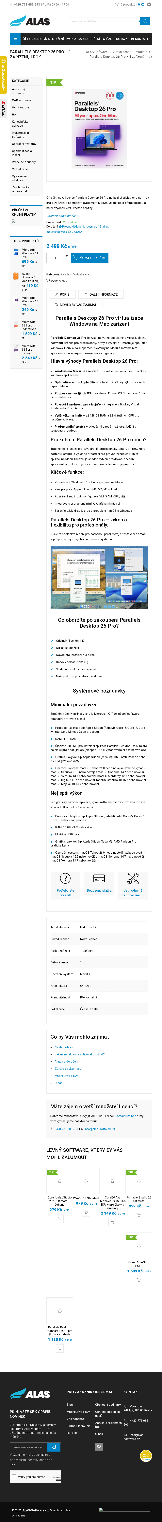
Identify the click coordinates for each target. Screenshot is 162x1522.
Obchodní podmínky (108, 1404)
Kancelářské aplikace (20, 123)
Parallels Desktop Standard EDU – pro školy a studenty (60, 1331)
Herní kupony (20, 107)
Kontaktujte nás (125, 1116)
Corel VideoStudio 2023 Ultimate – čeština (60, 1201)
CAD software (21, 100)
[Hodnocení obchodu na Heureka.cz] (148, 1450)
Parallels (141, 52)
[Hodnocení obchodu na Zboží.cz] (3, 108)
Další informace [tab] (103, 294)
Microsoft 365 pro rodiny (28, 349)
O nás (58, 1083)
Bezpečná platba (99, 890)
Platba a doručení (66, 1061)
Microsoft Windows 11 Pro (30, 253)
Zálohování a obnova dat (20, 189)
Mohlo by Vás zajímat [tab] (77, 305)
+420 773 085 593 (27, 4)
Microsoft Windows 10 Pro (30, 301)
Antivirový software (18, 91)
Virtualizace (121, 52)
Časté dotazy (64, 1047)
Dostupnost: (54, 222)
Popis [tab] (64, 294)
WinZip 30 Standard (86, 1198)
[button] (60, 1219)
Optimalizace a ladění (22, 153)
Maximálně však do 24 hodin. (64, 231)
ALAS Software (97, 52)
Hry (14, 114)
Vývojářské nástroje (19, 178)
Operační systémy (24, 144)
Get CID (72, 1433)
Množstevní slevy (66, 1076)
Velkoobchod (76, 1419)
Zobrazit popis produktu (62, 216)
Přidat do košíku (92, 258)
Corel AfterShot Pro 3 (139, 1264)
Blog (70, 1404)
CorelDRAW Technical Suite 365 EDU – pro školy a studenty (112, 1203)
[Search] (145, 21)
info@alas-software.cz (100, 1129)
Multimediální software (20, 135)
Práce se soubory (24, 162)
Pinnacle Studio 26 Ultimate (139, 1199)
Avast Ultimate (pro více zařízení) (31, 277)
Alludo (63, 280)
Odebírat (53, 1447)
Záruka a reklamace (68, 1068)
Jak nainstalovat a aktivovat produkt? (80, 1054)
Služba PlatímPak (78, 1426)
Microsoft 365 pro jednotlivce (29, 325)
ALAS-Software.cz (36, 1510)
